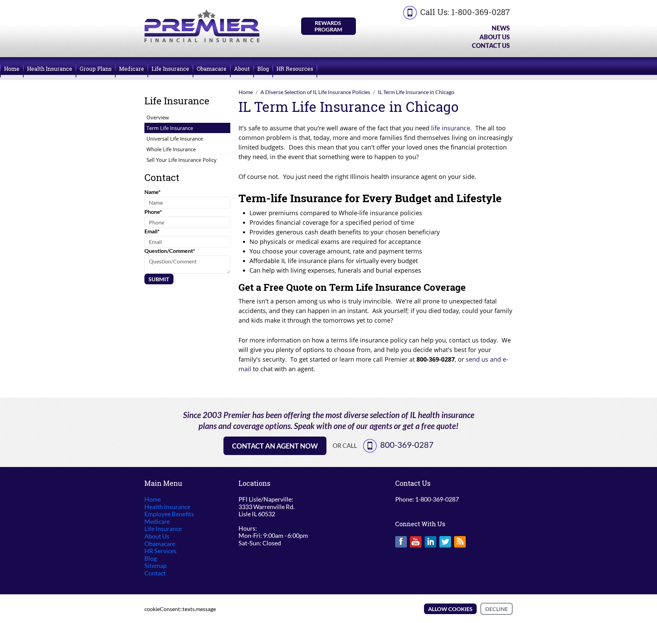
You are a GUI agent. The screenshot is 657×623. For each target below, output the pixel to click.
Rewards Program (328, 26)
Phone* (153, 211)
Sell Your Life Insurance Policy (181, 159)
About (242, 68)
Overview (157, 117)
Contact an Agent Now (275, 446)
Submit (159, 279)
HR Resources (294, 68)
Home (12, 68)
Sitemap (155, 565)
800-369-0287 (407, 445)
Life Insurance (170, 68)
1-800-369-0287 (480, 12)
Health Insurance (49, 68)
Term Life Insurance (169, 128)
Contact (155, 573)
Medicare (131, 68)
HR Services (160, 551)
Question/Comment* (169, 250)
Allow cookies (450, 609)
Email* (151, 231)
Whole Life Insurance (171, 149)
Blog (263, 68)
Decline (496, 609)
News (501, 28)
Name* (152, 192)
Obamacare (212, 68)
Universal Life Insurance (174, 138)
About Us (494, 37)
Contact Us (491, 45)
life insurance (450, 128)
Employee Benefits (169, 514)
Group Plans (96, 68)
